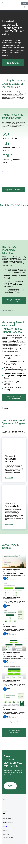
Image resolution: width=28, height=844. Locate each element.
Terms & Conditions (8, 837)
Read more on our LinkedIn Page (14, 731)
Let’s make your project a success (13, 63)
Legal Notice (6, 830)
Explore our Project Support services (14, 397)
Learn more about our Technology (14, 300)
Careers (5, 826)
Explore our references (13, 190)
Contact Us (10, 786)
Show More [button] (14, 723)
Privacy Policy (6, 834)
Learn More (9, 477)
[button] (24, 7)
